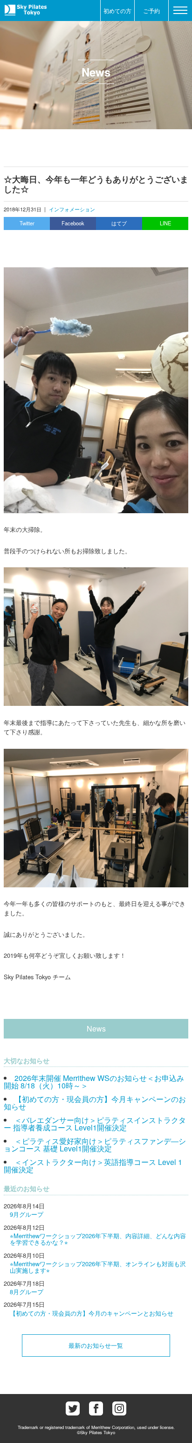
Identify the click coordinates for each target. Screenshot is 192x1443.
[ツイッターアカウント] (73, 1408)
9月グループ (26, 1214)
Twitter (27, 223)
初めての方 (117, 10)
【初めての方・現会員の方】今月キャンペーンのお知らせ (95, 1103)
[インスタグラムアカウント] (119, 1408)
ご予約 (151, 10)
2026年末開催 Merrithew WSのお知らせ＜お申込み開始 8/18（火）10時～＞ (94, 1082)
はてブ (119, 223)
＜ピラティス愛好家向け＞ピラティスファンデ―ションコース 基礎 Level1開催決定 (95, 1145)
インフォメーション (72, 209)
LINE (165, 223)
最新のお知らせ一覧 (96, 1345)
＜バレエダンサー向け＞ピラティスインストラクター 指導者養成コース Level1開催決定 (95, 1124)
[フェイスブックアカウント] (96, 1408)
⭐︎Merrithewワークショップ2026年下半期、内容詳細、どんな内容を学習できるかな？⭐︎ (98, 1239)
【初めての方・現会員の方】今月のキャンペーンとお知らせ (91, 1313)
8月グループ (26, 1291)
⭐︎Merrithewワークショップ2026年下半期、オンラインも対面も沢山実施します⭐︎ (98, 1267)
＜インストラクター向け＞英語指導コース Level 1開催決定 (93, 1166)
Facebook (73, 223)
